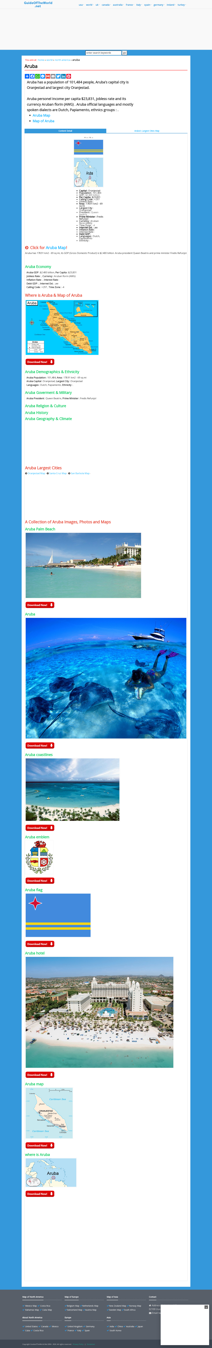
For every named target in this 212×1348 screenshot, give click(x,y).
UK (97, 4)
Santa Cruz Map (58, 473)
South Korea (115, 1330)
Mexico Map (31, 1305)
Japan (140, 1326)
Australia (130, 1326)
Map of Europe (72, 1296)
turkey (181, 4)
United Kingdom (74, 1326)
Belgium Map (73, 1305)
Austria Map (90, 1309)
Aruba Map (56, 247)
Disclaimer (91, 1344)
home (41, 60)
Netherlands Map (90, 1305)
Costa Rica (45, 1305)
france (129, 4)
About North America (32, 1317)
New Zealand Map (117, 1305)
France (70, 1330)
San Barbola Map (80, 473)
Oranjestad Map (36, 473)
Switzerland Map (74, 1309)
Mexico (55, 1326)
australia (117, 4)
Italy (79, 1330)
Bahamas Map (32, 1309)
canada (105, 4)
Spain (87, 1330)
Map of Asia (112, 1296)
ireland (170, 4)
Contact (152, 1296)
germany (158, 4)
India (112, 1326)
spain (147, 4)
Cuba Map (47, 1309)
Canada (44, 1326)
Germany (90, 1326)
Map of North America (32, 1296)
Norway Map (135, 1305)
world (89, 4)
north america (62, 60)
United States (31, 1326)
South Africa (129, 1309)
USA (81, 4)
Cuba (27, 1330)
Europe (68, 1317)
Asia (109, 1317)
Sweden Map (115, 1309)
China (120, 1326)
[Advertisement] (106, 29)
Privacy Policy (78, 1344)
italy (138, 4)
